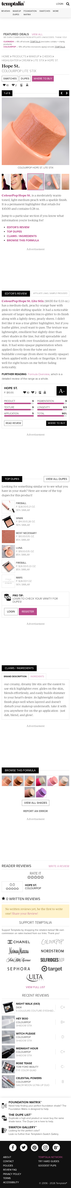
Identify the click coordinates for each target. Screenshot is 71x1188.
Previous (61, 93)
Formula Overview (38, 374)
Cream (26, 60)
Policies (8, 1165)
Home (5, 56)
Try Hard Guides (48, 1161)
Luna (19, 548)
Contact (8, 1161)
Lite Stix (38, 60)
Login (59, 3)
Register (28, 611)
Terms (7, 1178)
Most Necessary (26, 533)
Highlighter (10, 60)
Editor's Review (18, 227)
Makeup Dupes (17, 13)
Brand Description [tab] (15, 676)
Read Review (13, 423)
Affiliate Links (40, 293)
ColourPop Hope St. (16, 195)
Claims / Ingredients (22, 236)
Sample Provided (58, 293)
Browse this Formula (23, 240)
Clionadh (8, 41)
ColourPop (9, 47)
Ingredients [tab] (37, 676)
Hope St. (11, 66)
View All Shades (35, 803)
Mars (19, 577)
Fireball (21, 503)
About (7, 1157)
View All (37, 34)
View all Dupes (56, 479)
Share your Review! (25, 913)
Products (19, 56)
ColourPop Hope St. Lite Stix (23, 301)
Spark (19, 518)
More (56, 11)
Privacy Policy (12, 1174)
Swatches (44, 11)
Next (66, 93)
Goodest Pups (47, 1165)
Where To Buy (56, 423)
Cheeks (47, 56)
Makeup (34, 56)
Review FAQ (10, 1169)
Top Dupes (14, 231)
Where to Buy (43, 78)
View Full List (35, 987)
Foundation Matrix (30, 13)
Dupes (25, 78)
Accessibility (11, 1182)
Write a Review (59, 866)
